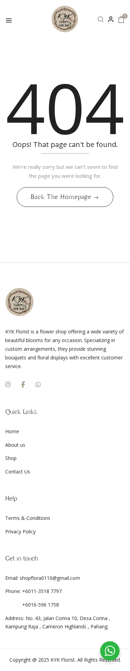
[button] (121, 19)
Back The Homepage (62, 197)
